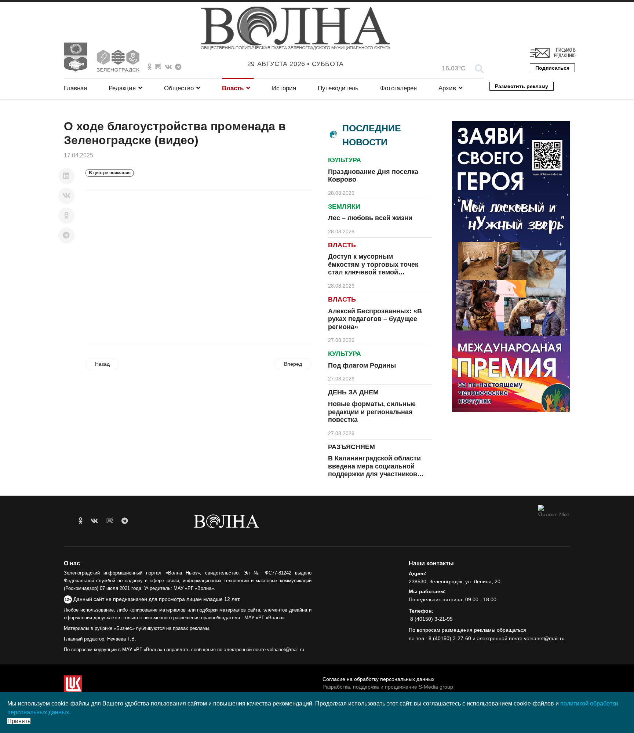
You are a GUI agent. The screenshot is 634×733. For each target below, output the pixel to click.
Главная (75, 88)
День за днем (353, 392)
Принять (18, 721)
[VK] (168, 67)
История (284, 88)
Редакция (122, 88)
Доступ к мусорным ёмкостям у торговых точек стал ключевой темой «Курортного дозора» (373, 268)
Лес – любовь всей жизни (370, 218)
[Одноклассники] (66, 216)
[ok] (81, 521)
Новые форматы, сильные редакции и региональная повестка (372, 411)
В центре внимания (110, 172)
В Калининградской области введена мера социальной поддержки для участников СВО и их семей (374, 470)
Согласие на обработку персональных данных (378, 679)
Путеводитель (338, 88)
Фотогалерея (398, 88)
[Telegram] (66, 235)
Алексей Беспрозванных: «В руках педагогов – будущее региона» (375, 319)
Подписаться (552, 68)
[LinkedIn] (66, 176)
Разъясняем (351, 447)
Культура (344, 160)
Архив (447, 88)
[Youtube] (158, 67)
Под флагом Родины (362, 365)
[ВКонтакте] (66, 196)
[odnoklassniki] (149, 67)
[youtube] (109, 521)
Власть (233, 88)
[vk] (94, 521)
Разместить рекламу (521, 86)
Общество (179, 88)
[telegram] (124, 521)
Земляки (344, 206)
